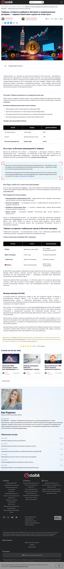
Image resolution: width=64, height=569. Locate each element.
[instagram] (8, 517)
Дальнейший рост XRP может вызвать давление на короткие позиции (53, 367)
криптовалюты (17, 219)
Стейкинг (32, 544)
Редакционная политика (11, 485)
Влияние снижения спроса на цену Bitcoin (13, 440)
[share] (2, 22)
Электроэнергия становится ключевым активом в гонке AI (18, 446)
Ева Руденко (8, 412)
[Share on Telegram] (5, 23)
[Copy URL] (14, 23)
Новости (15, 6)
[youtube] (12, 517)
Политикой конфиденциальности (19, 566)
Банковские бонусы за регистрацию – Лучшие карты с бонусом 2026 (51, 485)
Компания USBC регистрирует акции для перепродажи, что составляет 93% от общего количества (10, 367)
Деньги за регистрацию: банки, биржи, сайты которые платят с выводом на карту (51, 491)
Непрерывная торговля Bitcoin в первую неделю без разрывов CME (21, 451)
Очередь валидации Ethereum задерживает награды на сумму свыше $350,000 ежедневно (32, 367)
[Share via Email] (17, 23)
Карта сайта (11, 504)
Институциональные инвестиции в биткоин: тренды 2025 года (31, 491)
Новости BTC (21, 6)
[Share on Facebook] (11, 23)
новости (24, 187)
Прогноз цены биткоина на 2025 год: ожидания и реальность (31, 485)
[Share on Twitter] (8, 23)
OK (59, 565)
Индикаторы (32, 547)
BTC (59, 79)
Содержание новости (15, 66)
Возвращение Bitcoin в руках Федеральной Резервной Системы (20, 467)
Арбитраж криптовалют (32, 542)
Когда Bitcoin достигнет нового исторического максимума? (18, 456)
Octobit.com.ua (24, 532)
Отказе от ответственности (29, 341)
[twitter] (16, 517)
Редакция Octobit (11, 483)
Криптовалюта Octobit (7, 6)
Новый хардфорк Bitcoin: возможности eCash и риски (17, 462)
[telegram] (3, 517)
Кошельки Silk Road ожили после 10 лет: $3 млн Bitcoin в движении (31, 497)
